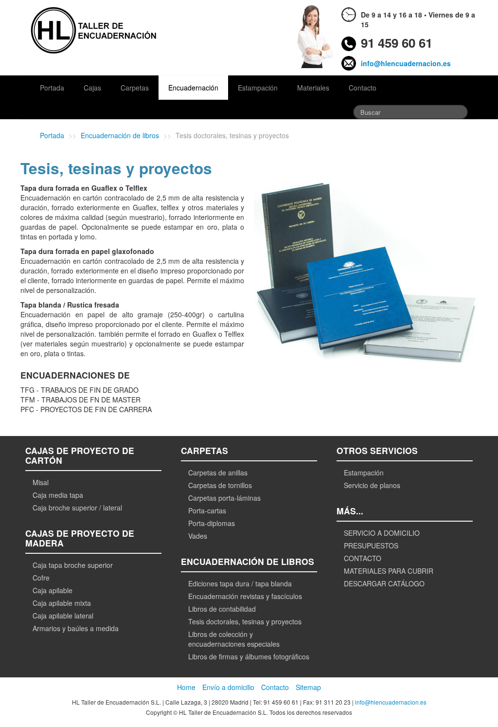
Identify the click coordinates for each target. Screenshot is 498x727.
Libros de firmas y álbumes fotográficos (248, 656)
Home (186, 687)
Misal (41, 482)
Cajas (92, 87)
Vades (197, 536)
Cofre (41, 577)
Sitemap (308, 687)
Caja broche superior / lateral (77, 507)
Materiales (313, 87)
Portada (52, 87)
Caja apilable (52, 590)
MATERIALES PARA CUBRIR (388, 571)
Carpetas (135, 87)
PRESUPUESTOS (371, 545)
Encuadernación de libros (120, 135)
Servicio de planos (372, 485)
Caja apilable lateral (63, 615)
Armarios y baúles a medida (76, 628)
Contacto (362, 87)
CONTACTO (362, 558)
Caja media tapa (58, 495)
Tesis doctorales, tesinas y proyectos (245, 621)
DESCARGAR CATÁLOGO (384, 583)
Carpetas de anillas (218, 472)
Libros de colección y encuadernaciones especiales (234, 639)
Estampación (258, 87)
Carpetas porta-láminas (224, 498)
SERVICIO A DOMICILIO (382, 533)
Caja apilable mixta (62, 603)
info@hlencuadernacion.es (406, 63)
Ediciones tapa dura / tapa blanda (240, 583)
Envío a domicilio (228, 687)
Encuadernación (193, 87)
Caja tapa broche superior (73, 565)
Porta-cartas (207, 510)
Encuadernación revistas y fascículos (245, 596)
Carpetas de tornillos (220, 485)
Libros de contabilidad (222, 609)
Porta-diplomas (211, 523)
